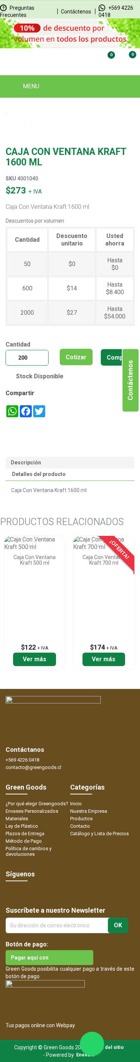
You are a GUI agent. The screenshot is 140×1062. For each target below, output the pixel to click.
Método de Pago (24, 841)
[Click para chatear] (92, 1044)
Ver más (34, 659)
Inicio (76, 803)
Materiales (17, 818)
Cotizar (76, 357)
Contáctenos (76, 12)
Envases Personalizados (32, 811)
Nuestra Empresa (88, 811)
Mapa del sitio (107, 1047)
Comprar (119, 357)
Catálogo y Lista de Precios (99, 833)
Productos (81, 818)
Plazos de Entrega (25, 833)
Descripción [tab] (26, 463)
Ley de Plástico (22, 826)
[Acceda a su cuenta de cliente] (82, 60)
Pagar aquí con (30, 958)
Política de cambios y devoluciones (29, 851)
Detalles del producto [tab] (39, 474)
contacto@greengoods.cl (33, 767)
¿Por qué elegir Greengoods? (37, 803)
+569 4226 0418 (22, 760)
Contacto (80, 826)
